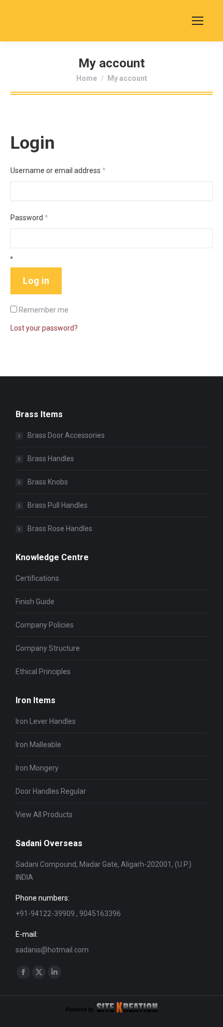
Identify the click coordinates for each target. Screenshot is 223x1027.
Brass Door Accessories (66, 435)
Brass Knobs (47, 482)
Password (43, 217)
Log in (36, 280)
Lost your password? (44, 328)
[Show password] (11, 257)
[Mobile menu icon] (198, 21)
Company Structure (48, 648)
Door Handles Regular (51, 791)
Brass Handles (50, 458)
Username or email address (72, 170)
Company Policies (45, 625)
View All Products (44, 814)
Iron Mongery (37, 768)
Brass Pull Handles (57, 505)
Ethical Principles (43, 671)
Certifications (37, 578)
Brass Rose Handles (59, 528)
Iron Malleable (38, 744)
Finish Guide (35, 601)
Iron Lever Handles (46, 721)
